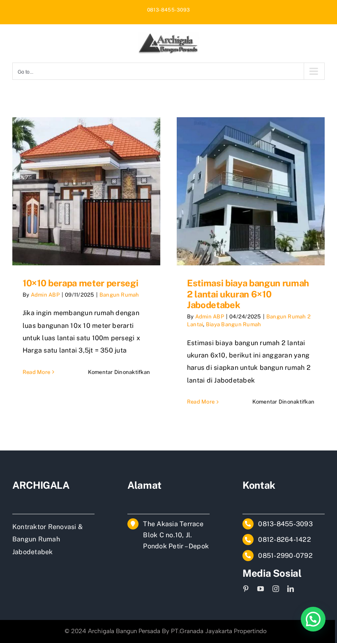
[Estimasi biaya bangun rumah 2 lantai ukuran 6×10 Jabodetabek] (251, 191)
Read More (36, 372)
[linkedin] (290, 588)
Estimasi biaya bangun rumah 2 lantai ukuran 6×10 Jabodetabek (248, 294)
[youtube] (260, 588)
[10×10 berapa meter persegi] (86, 191)
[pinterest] (245, 588)
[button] (313, 619)
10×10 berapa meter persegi (80, 283)
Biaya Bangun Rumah (233, 324)
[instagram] (275, 588)
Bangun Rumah (119, 295)
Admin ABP (45, 295)
